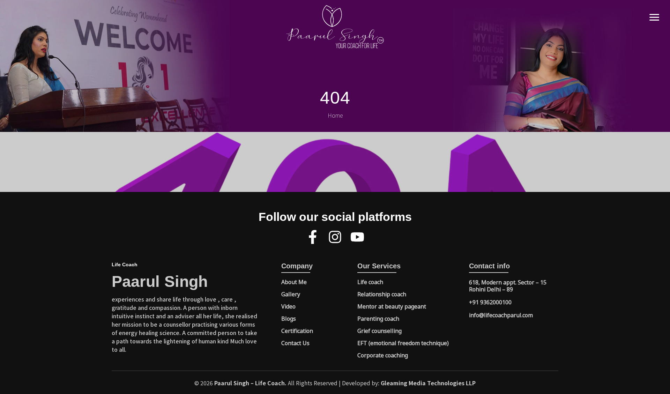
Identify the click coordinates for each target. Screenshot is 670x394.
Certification (297, 330)
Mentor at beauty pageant (391, 306)
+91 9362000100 (490, 302)
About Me (294, 281)
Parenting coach (378, 318)
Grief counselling (379, 330)
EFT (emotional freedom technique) (403, 343)
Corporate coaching (382, 355)
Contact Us (295, 343)
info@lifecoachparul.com (501, 315)
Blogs (288, 318)
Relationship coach (381, 294)
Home (335, 115)
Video (288, 306)
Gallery (290, 294)
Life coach (370, 281)
